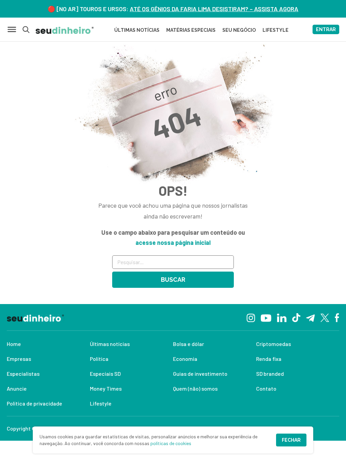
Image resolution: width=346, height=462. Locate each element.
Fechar (291, 440)
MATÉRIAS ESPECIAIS (191, 30)
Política (99, 358)
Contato (266, 388)
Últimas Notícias (136, 30)
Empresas (19, 358)
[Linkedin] (282, 317)
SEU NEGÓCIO (239, 30)
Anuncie (17, 388)
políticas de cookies (170, 443)
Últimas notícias (110, 344)
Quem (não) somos (195, 388)
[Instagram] (251, 317)
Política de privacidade (34, 403)
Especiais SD (105, 373)
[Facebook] (337, 317)
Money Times (106, 388)
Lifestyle (101, 403)
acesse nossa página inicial (173, 242)
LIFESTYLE (276, 30)
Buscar (173, 279)
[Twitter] (324, 317)
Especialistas (23, 373)
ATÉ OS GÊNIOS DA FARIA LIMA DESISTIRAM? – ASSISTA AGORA (214, 9)
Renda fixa (268, 358)
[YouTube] (266, 317)
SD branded (270, 373)
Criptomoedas (273, 344)
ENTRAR (326, 29)
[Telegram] (310, 317)
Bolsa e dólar (188, 344)
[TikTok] (296, 317)
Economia (185, 358)
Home (14, 344)
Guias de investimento (200, 373)
